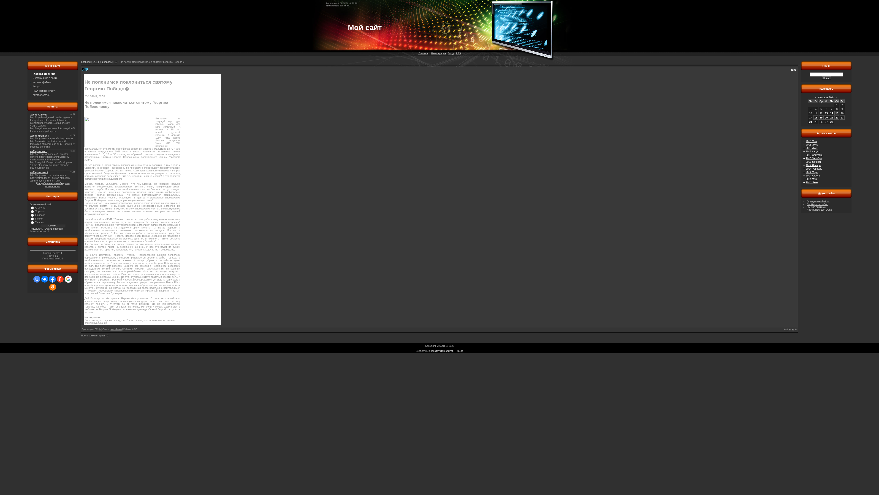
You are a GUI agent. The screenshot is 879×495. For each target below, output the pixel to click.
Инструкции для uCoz (819, 209)
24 (810, 122)
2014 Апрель (813, 175)
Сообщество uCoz (817, 204)
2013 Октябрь (814, 158)
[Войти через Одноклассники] (52, 287)
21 (831, 117)
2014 (96, 61)
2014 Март (812, 172)
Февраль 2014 (826, 97)
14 (831, 113)
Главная (423, 53)
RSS (458, 53)
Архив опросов (54, 228)
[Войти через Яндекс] (60, 279)
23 (842, 117)
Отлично (40, 207)
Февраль (107, 61)
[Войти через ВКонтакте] (44, 279)
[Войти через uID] (36, 279)
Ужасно (39, 222)
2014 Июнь (812, 182)
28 (831, 122)
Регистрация (438, 53)
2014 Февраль (814, 168)
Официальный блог (818, 201)
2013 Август (813, 151)
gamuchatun (116, 329)
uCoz (460, 350)
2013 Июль (812, 148)
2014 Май (811, 179)
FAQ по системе (816, 207)
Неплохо (40, 215)
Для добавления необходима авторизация (53, 184)
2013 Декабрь (814, 161)
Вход (451, 53)
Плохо (39, 218)
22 (837, 117)
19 (821, 117)
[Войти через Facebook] (52, 279)
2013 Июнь (812, 144)
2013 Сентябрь (814, 155)
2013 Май (811, 141)
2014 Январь (813, 165)
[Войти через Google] (68, 279)
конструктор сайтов (442, 350)
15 (115, 61)
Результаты (36, 228)
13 (826, 113)
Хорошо (39, 211)
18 (815, 117)
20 (826, 117)
